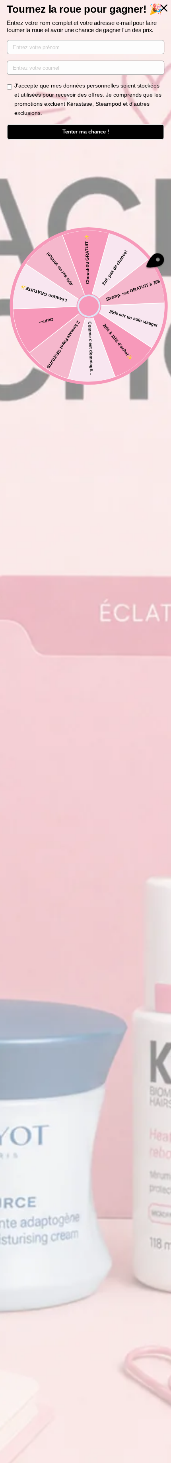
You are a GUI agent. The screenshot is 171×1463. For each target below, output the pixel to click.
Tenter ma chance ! (85, 132)
